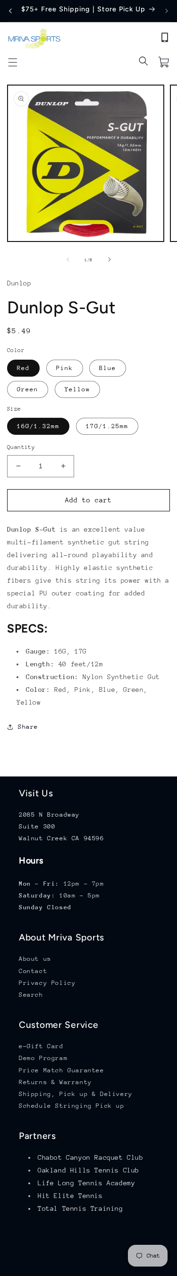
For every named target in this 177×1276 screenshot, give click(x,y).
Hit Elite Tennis (70, 1195)
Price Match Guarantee (61, 1070)
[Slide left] (68, 259)
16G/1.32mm (38, 426)
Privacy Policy (47, 982)
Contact (33, 970)
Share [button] (28, 726)
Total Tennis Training (80, 1208)
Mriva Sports (101, 1269)
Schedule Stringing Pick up (72, 1105)
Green (27, 389)
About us (35, 958)
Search (31, 994)
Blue (107, 367)
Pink (64, 367)
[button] (12, 62)
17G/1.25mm (107, 426)
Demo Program (43, 1057)
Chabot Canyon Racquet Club (90, 1157)
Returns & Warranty (55, 1082)
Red (23, 367)
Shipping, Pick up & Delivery (76, 1093)
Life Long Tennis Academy (86, 1183)
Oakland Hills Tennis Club (88, 1170)
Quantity (21, 447)
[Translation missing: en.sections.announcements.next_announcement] (166, 10)
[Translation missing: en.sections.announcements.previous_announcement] (10, 10)
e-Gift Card (41, 1046)
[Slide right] (109, 259)
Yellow (77, 389)
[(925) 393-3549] (164, 39)
